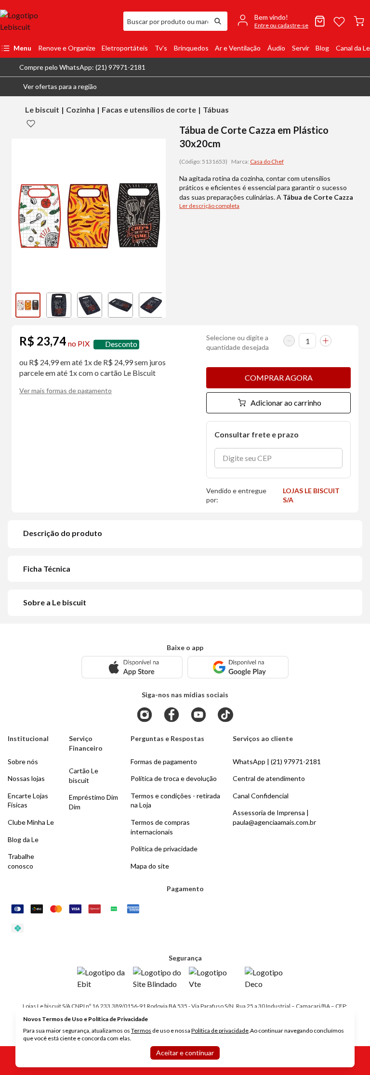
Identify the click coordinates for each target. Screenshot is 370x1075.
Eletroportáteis (125, 48)
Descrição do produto (62, 533)
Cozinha (80, 109)
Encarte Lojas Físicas (28, 800)
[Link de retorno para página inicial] (58, 21)
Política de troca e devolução (174, 778)
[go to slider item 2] (89, 305)
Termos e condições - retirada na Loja (175, 800)
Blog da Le (23, 839)
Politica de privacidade (164, 849)
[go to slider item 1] (58, 305)
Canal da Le (353, 48)
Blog (322, 48)
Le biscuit (42, 109)
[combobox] (165, 21)
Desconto (121, 344)
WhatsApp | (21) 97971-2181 (277, 761)
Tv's (161, 48)
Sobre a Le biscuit (54, 602)
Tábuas (216, 109)
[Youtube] (198, 714)
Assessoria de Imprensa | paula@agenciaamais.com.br (274, 817)
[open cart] (359, 21)
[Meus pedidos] (320, 21)
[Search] (217, 21)
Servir (300, 48)
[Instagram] (144, 714)
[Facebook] (171, 714)
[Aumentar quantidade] (325, 340)
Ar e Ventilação (238, 48)
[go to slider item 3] (120, 305)
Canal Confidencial (261, 796)
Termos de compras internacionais (160, 827)
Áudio (276, 48)
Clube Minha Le (31, 822)
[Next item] (156, 305)
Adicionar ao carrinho (286, 402)
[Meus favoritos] (339, 21)
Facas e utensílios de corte (149, 109)
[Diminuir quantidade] (289, 340)
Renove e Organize (66, 48)
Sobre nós (23, 761)
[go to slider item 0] (27, 305)
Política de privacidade (220, 1030)
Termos (141, 1030)
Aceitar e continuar (185, 1053)
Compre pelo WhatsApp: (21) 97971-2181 (82, 67)
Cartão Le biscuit (83, 775)
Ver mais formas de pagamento (65, 390)
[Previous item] (21, 305)
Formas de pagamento (164, 761)
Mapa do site (150, 866)
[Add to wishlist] (31, 123)
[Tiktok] (225, 714)
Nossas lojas (26, 778)
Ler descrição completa (209, 205)
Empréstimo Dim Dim (93, 802)
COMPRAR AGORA (279, 377)
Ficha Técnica (46, 568)
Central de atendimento (269, 778)
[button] (52, 86)
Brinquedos (191, 48)
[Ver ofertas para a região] (358, 86)
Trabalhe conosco (21, 861)
